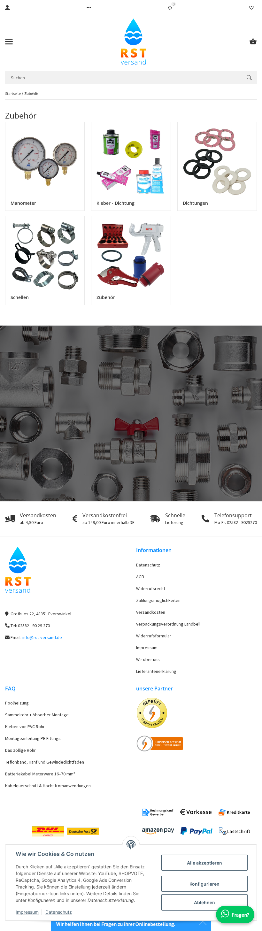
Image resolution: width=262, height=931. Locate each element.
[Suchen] (249, 77)
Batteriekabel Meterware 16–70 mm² (40, 774)
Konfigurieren (204, 884)
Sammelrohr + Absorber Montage (37, 715)
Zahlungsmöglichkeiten (158, 600)
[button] (88, 7)
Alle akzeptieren (204, 863)
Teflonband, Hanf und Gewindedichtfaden (44, 762)
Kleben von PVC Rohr (25, 726)
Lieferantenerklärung (156, 671)
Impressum (27, 912)
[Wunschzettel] (251, 8)
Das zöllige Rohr (20, 750)
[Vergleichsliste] (170, 8)
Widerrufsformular (153, 636)
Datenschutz (58, 912)
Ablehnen (204, 902)
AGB (140, 577)
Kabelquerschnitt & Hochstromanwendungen (48, 786)
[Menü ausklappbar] (9, 41)
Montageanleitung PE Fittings (33, 738)
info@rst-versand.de (42, 637)
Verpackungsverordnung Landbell (168, 624)
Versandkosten (150, 612)
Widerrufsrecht (150, 588)
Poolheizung (17, 703)
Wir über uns (148, 659)
